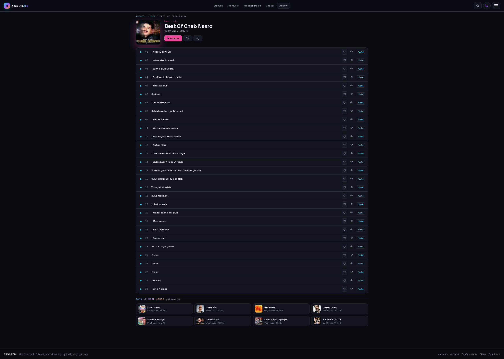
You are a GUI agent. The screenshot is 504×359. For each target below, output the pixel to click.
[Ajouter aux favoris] (187, 38)
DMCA (483, 354)
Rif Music (233, 5)
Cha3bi (270, 5)
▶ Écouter (173, 38)
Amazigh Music (252, 5)
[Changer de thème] (487, 5)
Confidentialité (469, 354)
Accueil (218, 5)
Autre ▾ (283, 5)
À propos (442, 354)
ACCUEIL (141, 16)
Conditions (494, 354)
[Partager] (198, 38)
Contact (454, 354)
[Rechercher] (478, 5)
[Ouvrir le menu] (496, 5)
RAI (153, 16)
